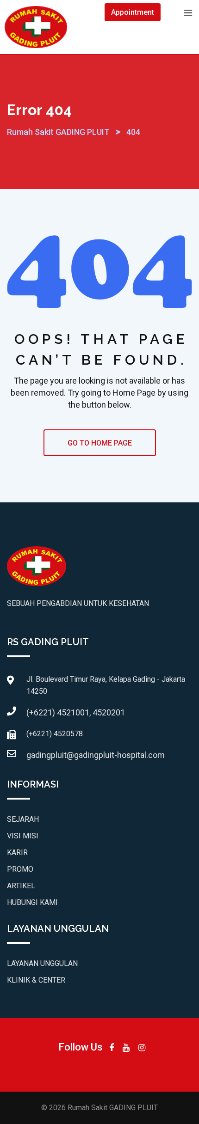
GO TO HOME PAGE (100, 443)
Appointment (132, 12)
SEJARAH (23, 819)
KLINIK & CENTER (36, 980)
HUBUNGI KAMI (32, 902)
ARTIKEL (21, 885)
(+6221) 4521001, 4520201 (75, 712)
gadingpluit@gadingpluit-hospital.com (95, 755)
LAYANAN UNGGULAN (42, 963)
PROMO (20, 869)
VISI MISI (22, 835)
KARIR (17, 852)
